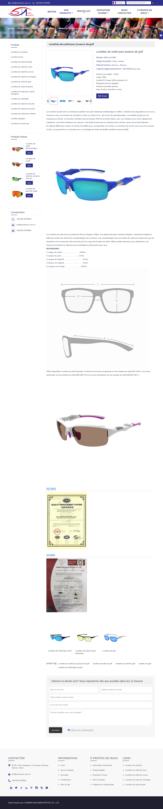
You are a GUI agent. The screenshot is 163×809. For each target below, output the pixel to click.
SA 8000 (50, 555)
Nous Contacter (124, 11)
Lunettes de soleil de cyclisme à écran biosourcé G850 (33, 176)
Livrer (63, 765)
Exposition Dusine (103, 11)
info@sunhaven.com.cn (21, 3)
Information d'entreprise (102, 765)
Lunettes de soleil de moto (21, 67)
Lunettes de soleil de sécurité (22, 104)
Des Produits (65, 11)
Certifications (66, 780)
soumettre (55, 730)
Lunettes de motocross (20, 123)
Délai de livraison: (103, 65)
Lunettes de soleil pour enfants (23, 114)
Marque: (100, 57)
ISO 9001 (51, 488)
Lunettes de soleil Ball (19, 99)
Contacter (16, 758)
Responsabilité (99, 770)
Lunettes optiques (18, 119)
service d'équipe (67, 770)
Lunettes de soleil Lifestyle (21, 62)
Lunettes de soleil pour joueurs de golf (73, 664)
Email (102, 95)
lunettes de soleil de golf (125, 664)
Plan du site (65, 785)
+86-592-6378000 (24, 230)
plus (29, 153)
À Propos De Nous (144, 11)
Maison (52, 12)
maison (11, 28)
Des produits (23, 28)
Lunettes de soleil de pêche (22, 87)
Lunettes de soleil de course (22, 72)
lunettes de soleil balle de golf (70, 667)
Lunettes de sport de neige (31, 190)
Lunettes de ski (17, 57)
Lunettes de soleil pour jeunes (23, 109)
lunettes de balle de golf (102, 664)
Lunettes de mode (30, 160)
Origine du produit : (104, 61)
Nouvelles (84, 11)
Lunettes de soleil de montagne (23, 77)
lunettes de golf (145, 664)
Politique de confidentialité (103, 785)
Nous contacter (99, 780)
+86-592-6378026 (43, 3)
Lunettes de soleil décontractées (31, 146)
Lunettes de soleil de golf (43, 28)
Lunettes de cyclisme (19, 52)
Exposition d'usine (100, 775)
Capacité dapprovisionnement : (109, 69)
